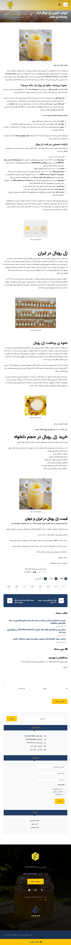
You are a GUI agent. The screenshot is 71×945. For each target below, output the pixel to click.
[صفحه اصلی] (31, 14)
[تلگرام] (29, 890)
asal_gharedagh (30, 873)
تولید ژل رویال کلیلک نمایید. (44, 429)
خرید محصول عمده (57, 789)
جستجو (12, 719)
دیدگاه (64, 667)
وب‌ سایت (22, 688)
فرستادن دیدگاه (59, 701)
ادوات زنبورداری (39, 578)
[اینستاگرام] (35, 890)
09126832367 (30, 867)
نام (66, 688)
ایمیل (44, 688)
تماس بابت (61, 785)
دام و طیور (35, 824)
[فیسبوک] (42, 890)
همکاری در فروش (57, 792)
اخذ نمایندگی (58, 794)
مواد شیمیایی (35, 827)
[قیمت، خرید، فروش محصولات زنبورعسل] (10, 5)
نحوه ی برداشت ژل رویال (50, 343)
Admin (61, 578)
